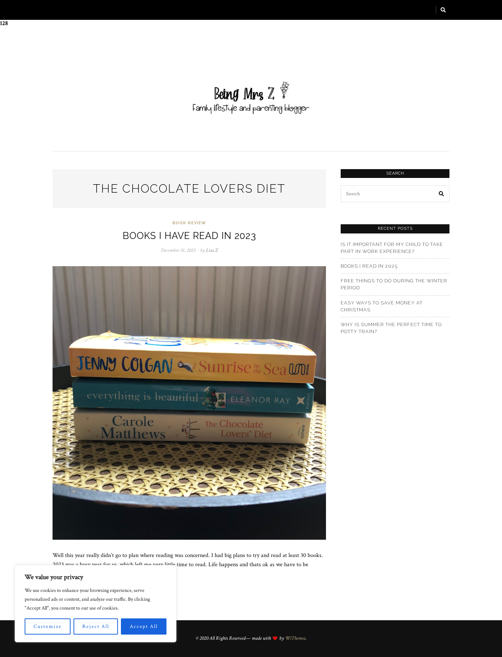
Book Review (189, 223)
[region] (95, 603)
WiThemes (295, 638)
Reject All (95, 626)
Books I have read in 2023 (189, 235)
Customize (47, 626)
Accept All (144, 626)
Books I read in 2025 (369, 266)
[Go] (443, 10)
